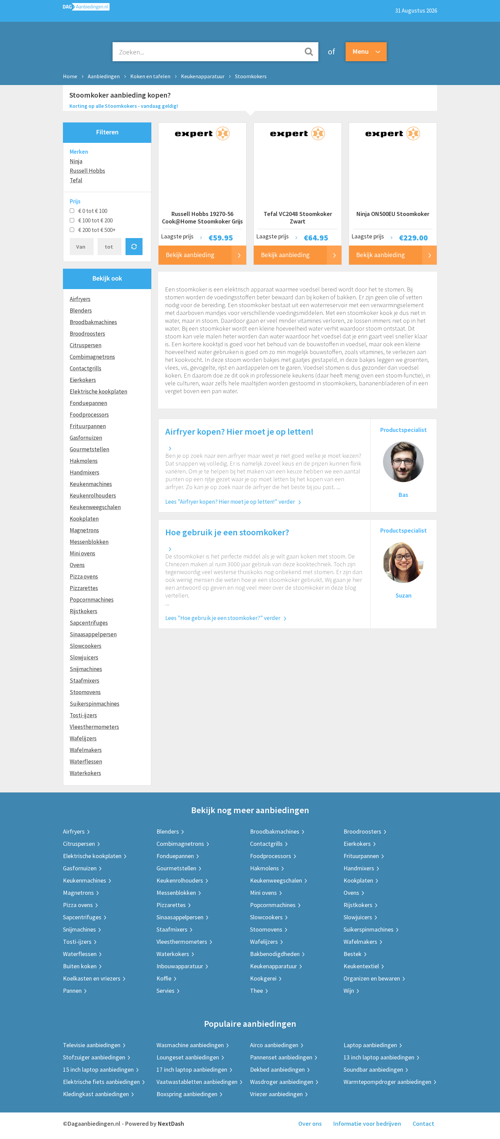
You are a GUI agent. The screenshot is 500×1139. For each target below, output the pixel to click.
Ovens (77, 565)
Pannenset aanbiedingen (281, 1057)
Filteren (107, 132)
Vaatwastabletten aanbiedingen (196, 1082)
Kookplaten (84, 518)
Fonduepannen (88, 403)
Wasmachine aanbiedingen (190, 1045)
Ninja (76, 161)
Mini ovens (82, 553)
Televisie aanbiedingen (91, 1045)
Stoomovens (85, 692)
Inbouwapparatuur (179, 966)
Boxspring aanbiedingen (186, 1094)
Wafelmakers (86, 750)
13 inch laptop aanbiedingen (379, 1057)
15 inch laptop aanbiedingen (98, 1069)
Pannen (72, 990)
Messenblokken (89, 542)
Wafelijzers (83, 738)
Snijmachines (86, 669)
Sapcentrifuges (89, 622)
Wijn (349, 990)
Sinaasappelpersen (93, 634)
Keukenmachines (91, 484)
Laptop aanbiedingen (370, 1045)
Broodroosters (87, 333)
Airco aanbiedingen (274, 1045)
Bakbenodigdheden (275, 954)
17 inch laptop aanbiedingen (191, 1069)
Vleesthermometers (94, 727)
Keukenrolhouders (93, 495)
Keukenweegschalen (95, 507)
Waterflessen (86, 761)
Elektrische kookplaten (98, 391)
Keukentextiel (361, 966)
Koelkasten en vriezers (91, 978)
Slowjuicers (84, 657)
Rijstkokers (83, 611)
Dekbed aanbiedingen (277, 1069)
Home (70, 76)
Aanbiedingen (104, 76)
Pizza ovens (84, 576)
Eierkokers (83, 380)
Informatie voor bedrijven (367, 1123)
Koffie (163, 978)
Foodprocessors (89, 414)
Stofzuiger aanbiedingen (94, 1057)
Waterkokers (85, 773)
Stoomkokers (251, 76)
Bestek (353, 954)
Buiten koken (80, 966)
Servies (165, 990)
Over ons (310, 1123)
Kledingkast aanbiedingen (96, 1094)
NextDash (171, 1123)
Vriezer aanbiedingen (276, 1094)
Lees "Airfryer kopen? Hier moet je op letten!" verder (230, 501)
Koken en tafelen (150, 76)
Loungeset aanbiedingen (187, 1057)
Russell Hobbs (87, 170)
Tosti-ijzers (83, 715)
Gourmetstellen (89, 449)
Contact (423, 1123)
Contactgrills (85, 368)
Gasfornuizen (86, 437)
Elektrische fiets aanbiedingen (101, 1082)
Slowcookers (85, 646)
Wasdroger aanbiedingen (281, 1082)
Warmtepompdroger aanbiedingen (387, 1082)
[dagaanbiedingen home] (86, 8)
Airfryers (80, 299)
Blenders (81, 310)
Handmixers (84, 472)
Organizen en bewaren (372, 978)
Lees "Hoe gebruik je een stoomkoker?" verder (222, 618)
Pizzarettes (84, 588)
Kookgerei (263, 978)
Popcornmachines (92, 599)
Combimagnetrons (92, 357)
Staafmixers (84, 680)
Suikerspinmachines (94, 703)
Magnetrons (84, 530)
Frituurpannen (88, 426)
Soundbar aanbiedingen (373, 1069)
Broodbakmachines (93, 322)
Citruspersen (85, 345)
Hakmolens (84, 461)
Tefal (76, 180)
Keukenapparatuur (202, 76)
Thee (256, 990)
